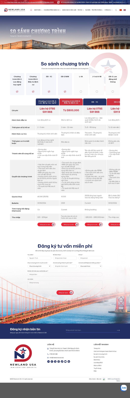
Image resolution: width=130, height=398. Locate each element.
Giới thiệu (37, 10)
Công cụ (107, 10)
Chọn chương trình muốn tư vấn (38, 263)
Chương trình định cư (51, 10)
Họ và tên (31, 255)
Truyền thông (97, 10)
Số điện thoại (57, 255)
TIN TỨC (80, 10)
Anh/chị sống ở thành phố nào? (63, 263)
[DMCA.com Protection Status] (111, 380)
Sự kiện (87, 10)
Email (81, 255)
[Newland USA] (14, 10)
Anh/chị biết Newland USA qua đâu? (90, 263)
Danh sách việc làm (69, 10)
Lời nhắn (30, 279)
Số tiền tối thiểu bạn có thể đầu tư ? (38, 271)
